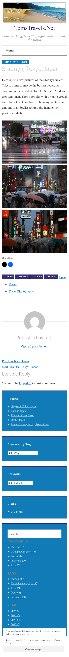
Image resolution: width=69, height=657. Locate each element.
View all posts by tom (34, 346)
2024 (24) (16, 615)
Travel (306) (17, 578)
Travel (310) (17, 547)
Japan (9, 276)
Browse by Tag (19, 444)
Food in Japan (18, 410)
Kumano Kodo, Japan (22, 415)
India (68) (16, 588)
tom (24, 62)
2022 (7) (15, 624)
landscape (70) (18, 560)
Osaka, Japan (18, 420)
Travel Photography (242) (24, 583)
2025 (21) (16, 610)
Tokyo (38, 276)
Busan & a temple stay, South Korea (30, 424)
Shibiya (23, 276)
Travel (52, 276)
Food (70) (16, 556)
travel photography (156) (24, 551)
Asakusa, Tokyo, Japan (20, 366)
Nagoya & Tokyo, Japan (24, 406)
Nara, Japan (15, 361)
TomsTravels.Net (34, 28)
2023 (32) (16, 620)
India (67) (16, 565)
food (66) (16, 592)
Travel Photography (21, 291)
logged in (25, 383)
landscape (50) (18, 597)
